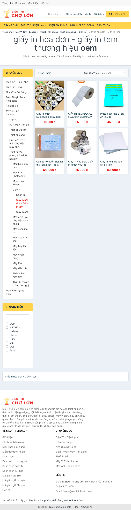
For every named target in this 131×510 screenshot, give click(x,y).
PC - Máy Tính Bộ (19, 124)
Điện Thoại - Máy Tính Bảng (15, 99)
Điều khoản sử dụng (13, 446)
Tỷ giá (24, 500)
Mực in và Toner (18, 183)
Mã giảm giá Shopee (13, 485)
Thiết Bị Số (12, 105)
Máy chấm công (18, 256)
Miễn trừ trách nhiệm (13, 451)
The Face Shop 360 (40, 500)
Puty (12, 338)
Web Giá (68, 500)
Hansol (13, 335)
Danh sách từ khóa (12, 470)
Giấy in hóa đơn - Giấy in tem (22, 203)
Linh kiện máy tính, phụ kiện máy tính (17, 143)
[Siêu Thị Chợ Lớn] (19, 401)
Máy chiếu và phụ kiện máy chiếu (20, 220)
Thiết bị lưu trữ (17, 129)
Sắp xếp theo (91, 73)
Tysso (13, 350)
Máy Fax (17, 263)
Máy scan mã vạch (20, 230)
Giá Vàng (57, 500)
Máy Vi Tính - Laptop (26, 32)
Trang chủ (7, 3)
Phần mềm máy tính (19, 275)
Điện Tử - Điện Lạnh (33, 25)
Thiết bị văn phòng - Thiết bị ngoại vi (58, 32)
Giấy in (82, 32)
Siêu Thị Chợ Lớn (83, 506)
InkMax (14, 331)
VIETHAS (15, 327)
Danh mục (20, 3)
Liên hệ (45, 3)
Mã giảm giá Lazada (13, 480)
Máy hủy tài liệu (19, 248)
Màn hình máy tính (20, 165)
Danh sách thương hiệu (15, 461)
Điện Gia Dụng (58, 25)
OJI (12, 346)
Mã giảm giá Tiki (11, 475)
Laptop (13, 119)
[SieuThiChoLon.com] (17, 14)
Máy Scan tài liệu (20, 239)
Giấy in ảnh (22, 211)
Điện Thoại (104, 25)
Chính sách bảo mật (13, 442)
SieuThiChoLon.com (60, 506)
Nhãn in (20, 194)
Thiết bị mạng (17, 134)
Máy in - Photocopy (19, 174)
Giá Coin (78, 500)
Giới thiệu (33, 3)
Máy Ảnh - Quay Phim (15, 292)
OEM (12, 323)
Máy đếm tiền (20, 268)
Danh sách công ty (12, 466)
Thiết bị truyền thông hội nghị (21, 283)
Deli (12, 342)
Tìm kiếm (118, 14)
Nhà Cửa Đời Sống (82, 25)
